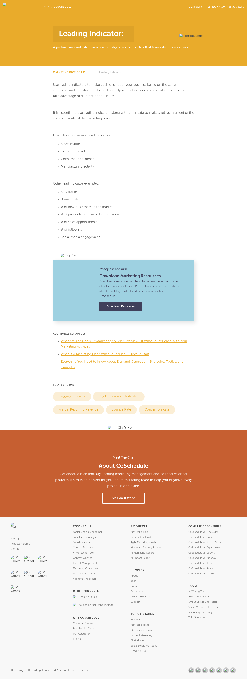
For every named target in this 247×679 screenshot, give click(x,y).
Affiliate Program (140, 597)
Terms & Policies (78, 670)
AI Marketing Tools (84, 553)
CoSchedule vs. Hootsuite (203, 532)
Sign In (15, 549)
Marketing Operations (85, 568)
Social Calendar (82, 542)
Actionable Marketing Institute (96, 605)
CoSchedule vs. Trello (200, 563)
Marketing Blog (139, 532)
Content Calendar (83, 558)
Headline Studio (88, 597)
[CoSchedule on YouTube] (233, 670)
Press (134, 586)
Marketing (136, 620)
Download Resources (121, 306)
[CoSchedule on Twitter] (205, 670)
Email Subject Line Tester (202, 602)
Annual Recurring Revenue (78, 409)
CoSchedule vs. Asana (201, 568)
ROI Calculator (81, 634)
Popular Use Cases (84, 628)
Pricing (77, 639)
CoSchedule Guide (141, 537)
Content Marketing (84, 547)
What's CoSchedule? (58, 7)
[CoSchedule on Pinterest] (219, 670)
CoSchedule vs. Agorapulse (204, 547)
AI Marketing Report (142, 553)
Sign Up (15, 539)
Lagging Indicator (72, 396)
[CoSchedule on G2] (191, 670)
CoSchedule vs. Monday (202, 558)
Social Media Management (88, 532)
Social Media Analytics (85, 537)
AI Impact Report (140, 558)
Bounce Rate (121, 409)
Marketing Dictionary (69, 72)
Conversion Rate (157, 409)
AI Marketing (138, 640)
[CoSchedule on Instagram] (226, 670)
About (134, 576)
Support (135, 602)
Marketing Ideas (140, 625)
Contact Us (137, 591)
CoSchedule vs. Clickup (201, 574)
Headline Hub (139, 651)
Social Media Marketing (144, 646)
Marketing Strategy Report (146, 547)
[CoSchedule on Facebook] (198, 670)
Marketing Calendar (84, 574)
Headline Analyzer (198, 597)
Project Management (85, 563)
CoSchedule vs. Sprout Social (205, 542)
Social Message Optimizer (203, 607)
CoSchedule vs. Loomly (201, 553)
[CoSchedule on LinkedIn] (212, 670)
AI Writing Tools (197, 591)
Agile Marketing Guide (143, 542)
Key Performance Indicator (119, 396)
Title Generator (197, 617)
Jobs (133, 581)
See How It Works (123, 498)
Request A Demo (20, 544)
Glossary (195, 7)
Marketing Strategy (141, 630)
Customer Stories (83, 623)
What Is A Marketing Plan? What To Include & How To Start (105, 354)
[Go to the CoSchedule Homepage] (15, 528)
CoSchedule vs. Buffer (201, 537)
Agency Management (85, 579)
